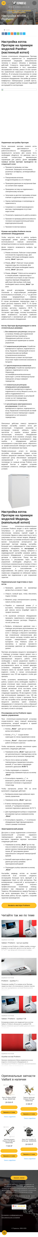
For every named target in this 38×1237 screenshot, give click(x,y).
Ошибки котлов (7, 940)
